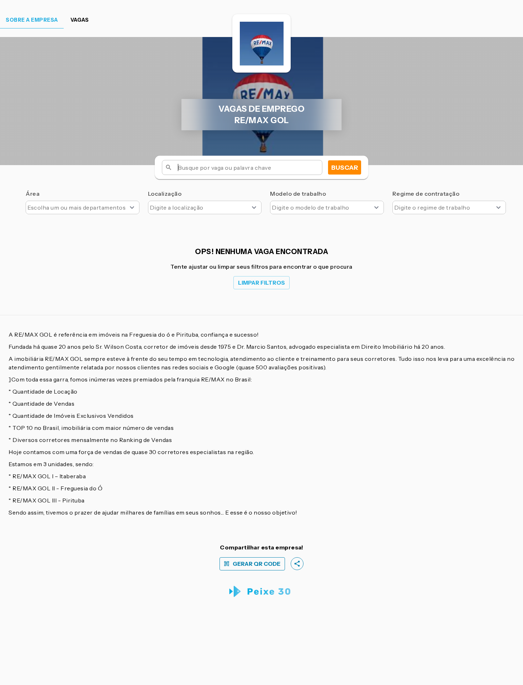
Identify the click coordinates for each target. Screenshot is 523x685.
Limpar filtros (261, 282)
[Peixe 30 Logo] (261, 592)
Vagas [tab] (79, 20)
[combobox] (82, 207)
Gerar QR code (256, 563)
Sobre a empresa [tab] (32, 20)
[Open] (132, 207)
